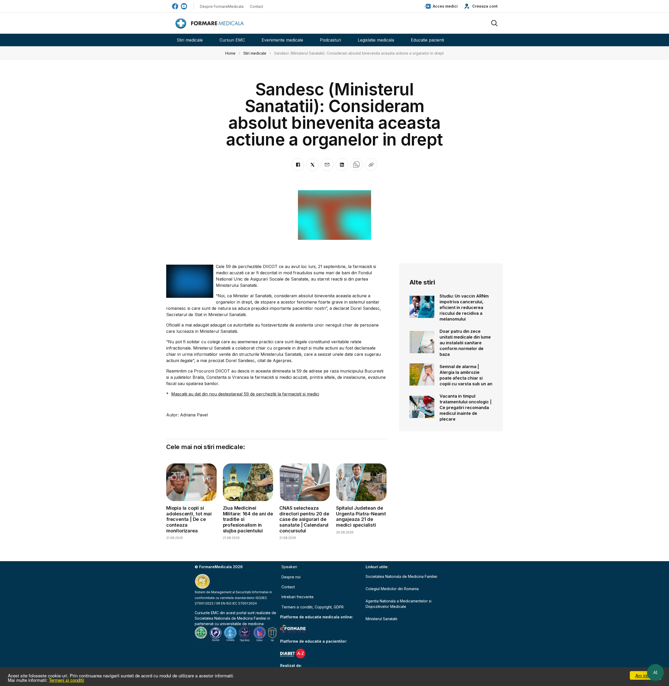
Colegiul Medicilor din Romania (392, 588)
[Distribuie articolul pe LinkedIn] (342, 164)
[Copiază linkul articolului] (371, 164)
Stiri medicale (190, 40)
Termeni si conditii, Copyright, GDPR (312, 607)
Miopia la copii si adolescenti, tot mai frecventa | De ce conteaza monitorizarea (189, 519)
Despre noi (291, 577)
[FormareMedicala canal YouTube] (184, 6)
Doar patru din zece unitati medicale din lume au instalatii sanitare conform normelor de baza (465, 343)
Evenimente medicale (282, 40)
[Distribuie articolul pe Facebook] (298, 164)
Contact (256, 6)
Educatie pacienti (427, 40)
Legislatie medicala (376, 40)
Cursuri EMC (232, 40)
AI (655, 672)
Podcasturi (330, 40)
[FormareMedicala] (210, 23)
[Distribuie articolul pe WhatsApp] (356, 164)
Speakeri (289, 567)
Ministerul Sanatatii (381, 619)
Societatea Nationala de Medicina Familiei (230, 618)
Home (230, 53)
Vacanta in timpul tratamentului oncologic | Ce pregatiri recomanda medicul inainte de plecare (466, 407)
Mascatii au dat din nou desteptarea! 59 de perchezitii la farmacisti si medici (245, 394)
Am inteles (645, 675)
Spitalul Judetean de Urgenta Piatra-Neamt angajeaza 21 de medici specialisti (361, 516)
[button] (441, 6)
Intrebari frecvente (297, 597)
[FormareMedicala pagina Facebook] (175, 6)
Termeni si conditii (66, 680)
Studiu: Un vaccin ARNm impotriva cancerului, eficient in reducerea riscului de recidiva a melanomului (464, 307)
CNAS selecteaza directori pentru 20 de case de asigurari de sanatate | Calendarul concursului (304, 519)
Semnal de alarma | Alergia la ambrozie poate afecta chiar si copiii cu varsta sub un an (466, 375)
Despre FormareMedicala (222, 6)
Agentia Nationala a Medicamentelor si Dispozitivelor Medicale (398, 604)
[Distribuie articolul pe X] (312, 164)
